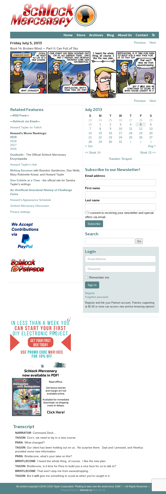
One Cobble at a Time (25, 180)
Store (81, 35)
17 (120, 133)
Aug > (152, 146)
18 (130, 133)
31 (120, 142)
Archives (96, 35)
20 (150, 133)
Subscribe (94, 223)
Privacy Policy (68, 490)
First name (92, 188)
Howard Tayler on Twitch (26, 127)
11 (130, 128)
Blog (110, 35)
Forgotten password (96, 297)
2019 (13, 137)
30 (90, 124)
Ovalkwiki (17, 154)
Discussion (29, 205)
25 (110, 120)
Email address (95, 175)
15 (100, 133)
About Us (125, 35)
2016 (13, 148)
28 (140, 120)
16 (110, 133)
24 (100, 120)
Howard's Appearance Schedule (30, 200)
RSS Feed (19, 115)
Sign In (92, 285)
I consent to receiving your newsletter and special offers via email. (119, 215)
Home (68, 35)
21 (90, 137)
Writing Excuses (21, 170)
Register (90, 293)
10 (120, 128)
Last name (92, 200)
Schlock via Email (25, 121)
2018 (13, 141)
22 (100, 137)
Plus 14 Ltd (99, 490)
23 (90, 120)
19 (140, 133)
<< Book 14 (92, 152)
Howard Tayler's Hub (23, 164)
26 (120, 120)
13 (150, 128)
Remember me (99, 277)
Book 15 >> (148, 152)
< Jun (89, 146)
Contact (142, 35)
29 (150, 120)
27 (130, 120)
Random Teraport (120, 158)
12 (140, 128)
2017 (13, 145)
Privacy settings (20, 211)
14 (90, 133)
